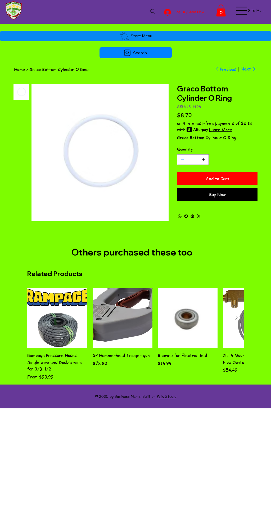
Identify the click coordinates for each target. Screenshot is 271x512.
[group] (135, 334)
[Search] (152, 11)
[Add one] (203, 159)
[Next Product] (236, 318)
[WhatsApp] (179, 216)
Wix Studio (166, 396)
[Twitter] (198, 216)
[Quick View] (57, 318)
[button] (221, 10)
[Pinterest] (192, 216)
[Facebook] (186, 216)
